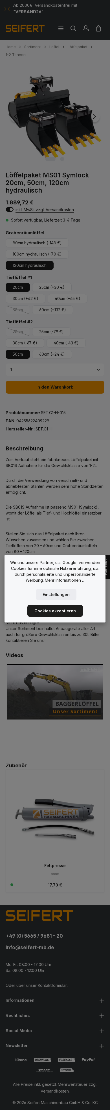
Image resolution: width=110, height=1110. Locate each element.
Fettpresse (55, 865)
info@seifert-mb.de (30, 947)
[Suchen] (73, 28)
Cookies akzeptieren (55, 610)
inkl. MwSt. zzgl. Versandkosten (45, 209)
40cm (67, 298)
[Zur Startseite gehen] (25, 28)
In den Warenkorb (55, 387)
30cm (25, 298)
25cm (52, 287)
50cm (21, 310)
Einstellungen (56, 594)
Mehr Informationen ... (65, 580)
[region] (55, 116)
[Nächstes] (94, 116)
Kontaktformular (52, 985)
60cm (52, 309)
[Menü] (61, 28)
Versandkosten (55, 1091)
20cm (18, 287)
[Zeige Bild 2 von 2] (62, 159)
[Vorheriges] (16, 116)
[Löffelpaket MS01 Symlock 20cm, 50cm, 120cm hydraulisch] (55, 116)
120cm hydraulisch (30, 265)
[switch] (10, 209)
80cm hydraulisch (37, 242)
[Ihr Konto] (85, 28)
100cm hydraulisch (37, 254)
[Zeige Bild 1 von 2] (50, 159)
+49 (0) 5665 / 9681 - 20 (34, 936)
